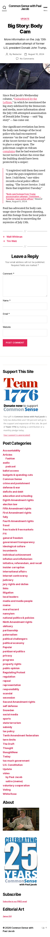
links (5, 588)
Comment (8, 273)
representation (12, 685)
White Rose (9, 793)
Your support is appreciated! (16, 435)
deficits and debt (13, 491)
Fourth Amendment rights (18, 521)
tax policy (8, 731)
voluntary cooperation (16, 785)
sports (7, 718)
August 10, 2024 (36, 54)
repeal (7, 680)
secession (9, 697)
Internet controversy (15, 575)
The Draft (8, 743)
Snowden (8, 710)
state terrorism (12, 722)
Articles (7, 454)
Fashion (10, 458)
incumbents (10, 550)
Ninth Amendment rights (17, 622)
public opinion (11, 668)
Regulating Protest (14, 672)
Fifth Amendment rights (17, 508)
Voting (7, 789)
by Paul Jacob (14, 777)
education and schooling (17, 495)
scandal (7, 693)
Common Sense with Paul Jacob (25, 7)
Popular (7, 647)
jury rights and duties (15, 584)
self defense (10, 706)
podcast (11, 466)
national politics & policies (18, 617)
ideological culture (14, 546)
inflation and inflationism (17, 558)
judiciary (8, 579)
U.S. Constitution (12, 764)
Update (25, 19)
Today (7, 756)
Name (6, 300)
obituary (8, 626)
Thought (8, 748)
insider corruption (13, 567)
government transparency (19, 542)
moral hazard (11, 609)
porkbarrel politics (14, 651)
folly (5, 516)
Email (6, 314)
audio (6, 462)
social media (10, 714)
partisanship (10, 630)
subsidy (7, 727)
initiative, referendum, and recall (22, 563)
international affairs (15, 571)
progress (8, 659)
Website (7, 327)
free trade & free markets (18, 529)
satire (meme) (14, 781)
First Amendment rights (17, 512)
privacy (7, 655)
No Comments (27, 58)
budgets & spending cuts (18, 474)
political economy (13, 643)
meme (6, 605)
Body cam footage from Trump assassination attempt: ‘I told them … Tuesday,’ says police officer (23, 196)
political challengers (15, 638)
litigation (8, 592)
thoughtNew (10, 752)
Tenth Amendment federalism (21, 735)
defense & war (11, 487)
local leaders (10, 596)
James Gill (7, 916)
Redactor (17, 54)
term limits (9, 739)
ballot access (11, 470)
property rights (12, 664)
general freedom (13, 537)
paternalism (10, 634)
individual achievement (17, 554)
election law (10, 504)
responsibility (11, 689)
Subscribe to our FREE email (15, 901)
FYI (5, 533)
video (6, 773)
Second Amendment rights (19, 701)
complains (9, 151)
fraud (6, 525)
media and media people (17, 600)
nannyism (9, 613)
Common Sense (12, 479)
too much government (16, 760)
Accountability (11, 450)
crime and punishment (16, 483)
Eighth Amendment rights (18, 500)
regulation (9, 676)
